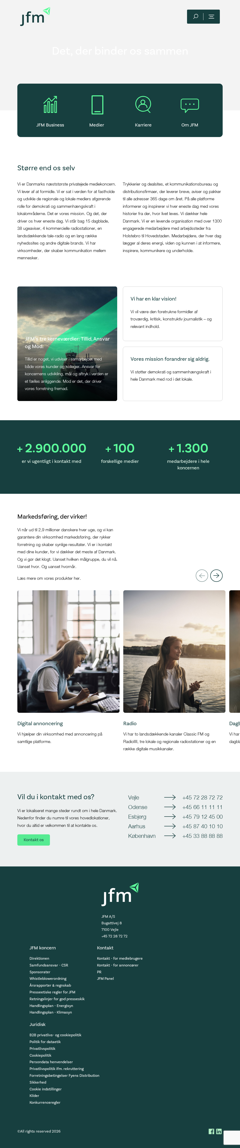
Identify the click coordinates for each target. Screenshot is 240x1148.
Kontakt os (34, 840)
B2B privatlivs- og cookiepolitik (55, 1035)
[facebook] (211, 1131)
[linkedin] (219, 1131)
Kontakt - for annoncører (118, 965)
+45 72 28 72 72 (202, 797)
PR (99, 972)
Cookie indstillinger (46, 1089)
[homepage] (35, 16)
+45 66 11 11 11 (202, 807)
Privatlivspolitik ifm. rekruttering (57, 1068)
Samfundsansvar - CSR (49, 965)
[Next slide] (216, 575)
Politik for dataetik (45, 1042)
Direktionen (39, 958)
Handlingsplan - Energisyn (51, 1005)
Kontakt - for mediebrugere (120, 958)
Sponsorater (40, 972)
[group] (68, 671)
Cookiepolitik (40, 1055)
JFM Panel (105, 978)
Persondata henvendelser (51, 1062)
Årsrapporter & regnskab (50, 985)
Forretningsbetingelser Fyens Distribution (64, 1075)
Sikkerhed (38, 1082)
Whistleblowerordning (48, 978)
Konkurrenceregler (45, 1102)
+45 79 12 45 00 (202, 816)
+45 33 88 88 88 (202, 835)
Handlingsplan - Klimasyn (51, 1012)
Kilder (34, 1095)
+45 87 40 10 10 (202, 826)
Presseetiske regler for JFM (52, 992)
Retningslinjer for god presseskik (57, 999)
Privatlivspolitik (42, 1048)
